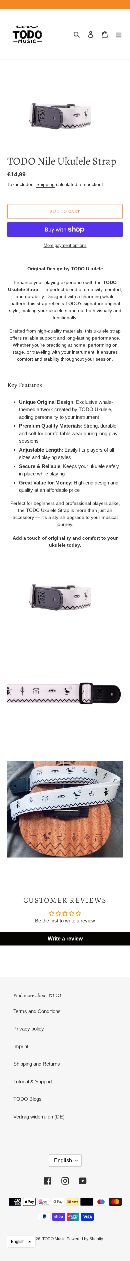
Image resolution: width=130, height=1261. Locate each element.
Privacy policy (28, 1028)
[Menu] (119, 34)
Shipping (45, 184)
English (63, 1160)
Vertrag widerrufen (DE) (39, 1116)
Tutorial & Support (32, 1081)
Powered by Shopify (85, 1239)
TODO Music (53, 1239)
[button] (21, 1241)
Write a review (65, 938)
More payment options (65, 245)
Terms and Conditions (37, 1011)
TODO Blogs (27, 1099)
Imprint (20, 1046)
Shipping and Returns (36, 1064)
